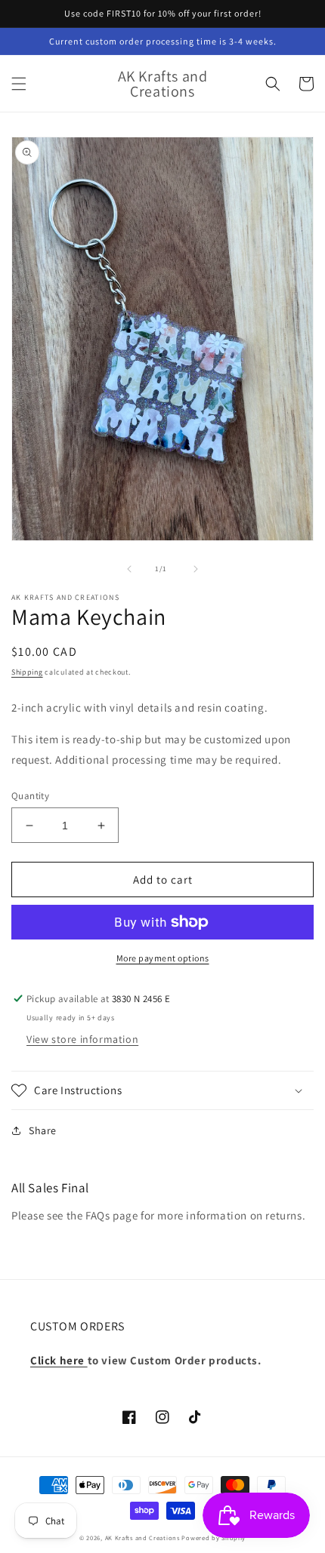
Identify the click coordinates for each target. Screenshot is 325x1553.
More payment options (162, 958)
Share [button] (43, 1130)
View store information (82, 1039)
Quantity (30, 795)
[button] (19, 83)
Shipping (27, 672)
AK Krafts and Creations (142, 1537)
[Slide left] (129, 569)
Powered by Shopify (213, 1537)
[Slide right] (195, 569)
